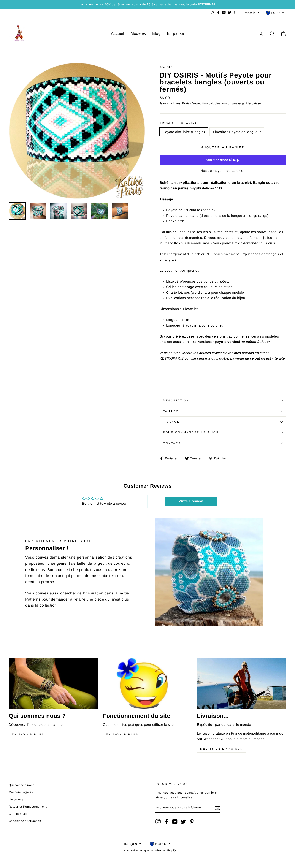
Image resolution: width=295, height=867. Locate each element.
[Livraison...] (241, 683)
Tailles (171, 411)
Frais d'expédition (195, 103)
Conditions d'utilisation (25, 821)
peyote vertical (227, 342)
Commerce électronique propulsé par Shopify (147, 850)
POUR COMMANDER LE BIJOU (191, 432)
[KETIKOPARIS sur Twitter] (183, 821)
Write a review (191, 501)
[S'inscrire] (217, 808)
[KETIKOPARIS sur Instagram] (158, 821)
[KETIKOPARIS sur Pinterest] (191, 821)
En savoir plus (28, 734)
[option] (147, 4)
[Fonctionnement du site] (147, 683)
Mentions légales (21, 792)
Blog (156, 33)
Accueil (117, 33)
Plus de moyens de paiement (223, 171)
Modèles (138, 33)
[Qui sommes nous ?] (53, 683)
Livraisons (16, 799)
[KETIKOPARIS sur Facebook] (166, 821)
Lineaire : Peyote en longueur (237, 132)
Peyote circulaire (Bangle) (184, 132)
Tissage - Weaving (179, 123)
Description (176, 400)
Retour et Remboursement (28, 806)
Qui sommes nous (21, 785)
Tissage (171, 421)
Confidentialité (19, 813)
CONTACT (172, 443)
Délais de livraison (221, 748)
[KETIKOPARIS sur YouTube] (175, 821)
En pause (175, 33)
